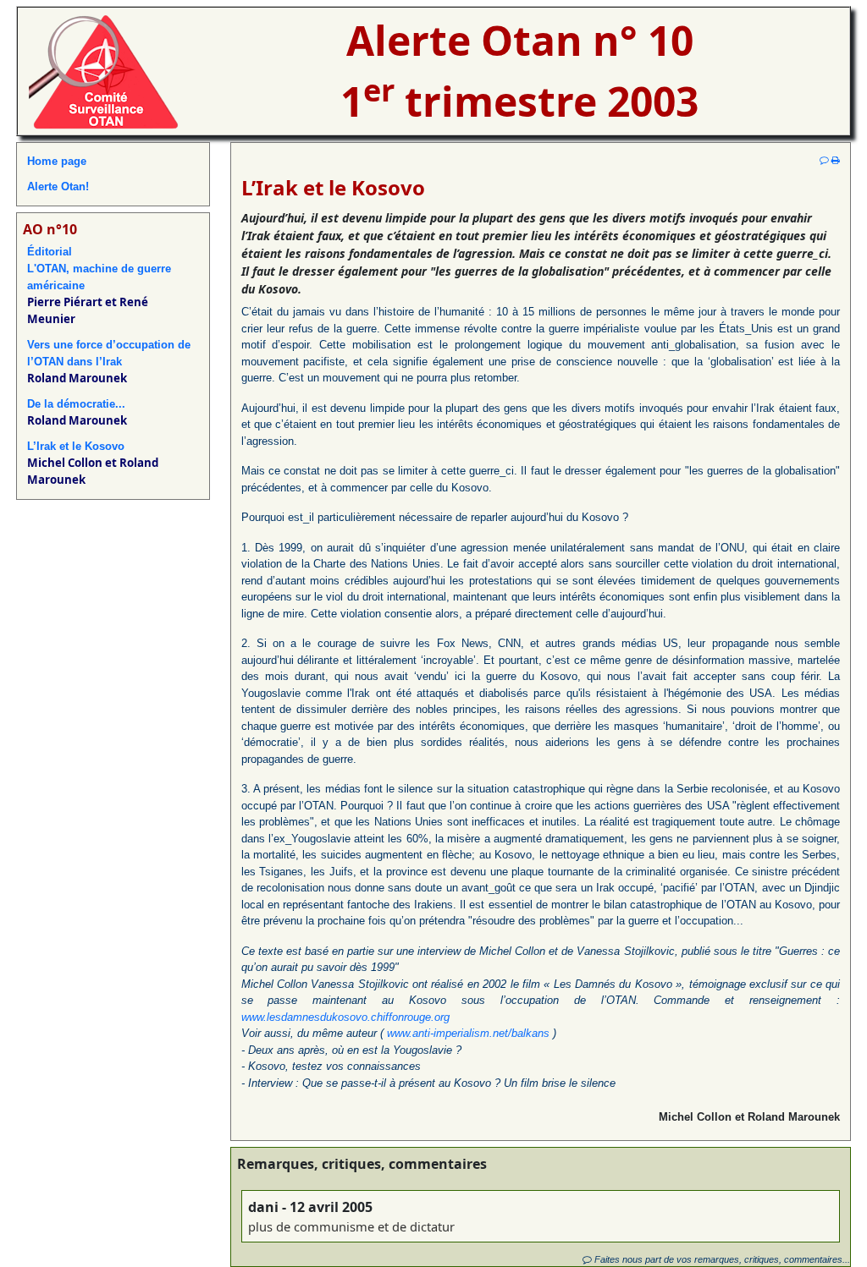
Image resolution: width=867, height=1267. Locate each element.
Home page (56, 161)
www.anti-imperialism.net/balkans (468, 1033)
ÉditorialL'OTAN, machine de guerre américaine (99, 268)
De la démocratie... (76, 404)
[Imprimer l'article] (835, 160)
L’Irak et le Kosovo (75, 446)
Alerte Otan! (58, 186)
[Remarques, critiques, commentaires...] (824, 160)
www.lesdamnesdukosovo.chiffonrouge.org (345, 1017)
